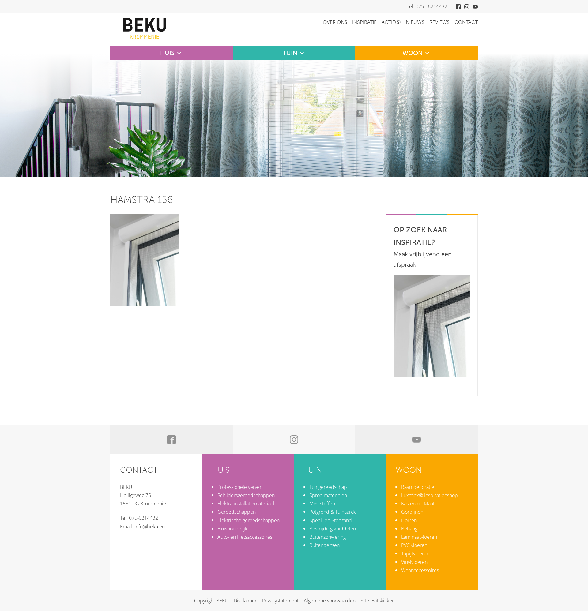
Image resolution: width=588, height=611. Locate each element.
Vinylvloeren (414, 562)
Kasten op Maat (418, 503)
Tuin (290, 53)
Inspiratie (364, 22)
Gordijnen (412, 511)
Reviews (439, 22)
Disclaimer (245, 600)
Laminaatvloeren (419, 537)
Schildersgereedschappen (246, 495)
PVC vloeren (414, 545)
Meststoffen (322, 503)
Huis (167, 53)
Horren (409, 520)
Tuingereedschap (328, 487)
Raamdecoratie (417, 487)
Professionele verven (239, 487)
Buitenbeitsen (324, 545)
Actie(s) (391, 22)
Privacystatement (280, 600)
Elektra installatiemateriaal (245, 503)
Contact (466, 22)
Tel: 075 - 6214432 (427, 6)
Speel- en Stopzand (330, 520)
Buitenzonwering (327, 537)
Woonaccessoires (420, 570)
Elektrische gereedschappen (248, 520)
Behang (409, 528)
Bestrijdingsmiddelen (332, 528)
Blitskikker (382, 600)
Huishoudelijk (232, 528)
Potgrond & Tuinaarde (333, 511)
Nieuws (415, 22)
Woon (412, 53)
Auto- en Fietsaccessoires (244, 537)
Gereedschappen (236, 511)
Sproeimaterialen (328, 495)
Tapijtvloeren (415, 553)
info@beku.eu (149, 526)
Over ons (335, 22)
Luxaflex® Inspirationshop (429, 495)
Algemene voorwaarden (330, 600)
